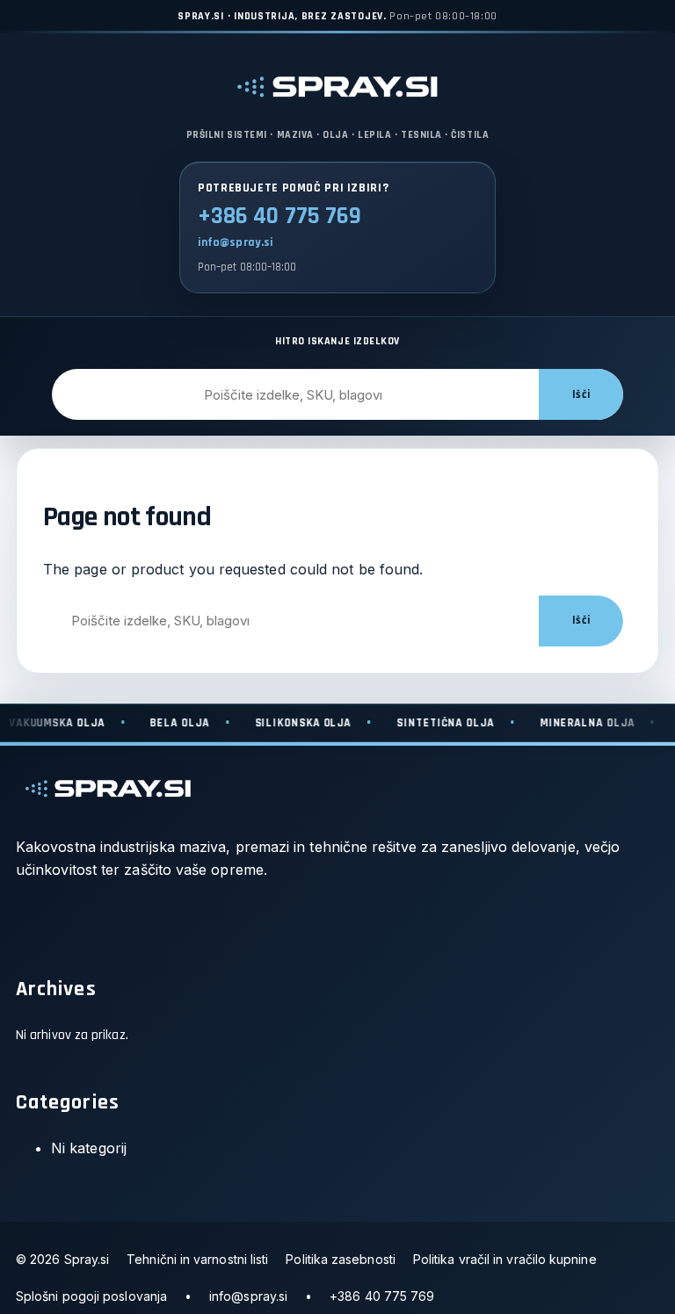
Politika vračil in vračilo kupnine (505, 1259)
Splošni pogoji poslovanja (91, 1296)
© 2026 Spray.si (62, 1259)
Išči (581, 394)
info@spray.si (235, 242)
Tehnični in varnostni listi (197, 1259)
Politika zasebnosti (341, 1259)
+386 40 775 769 (279, 216)
